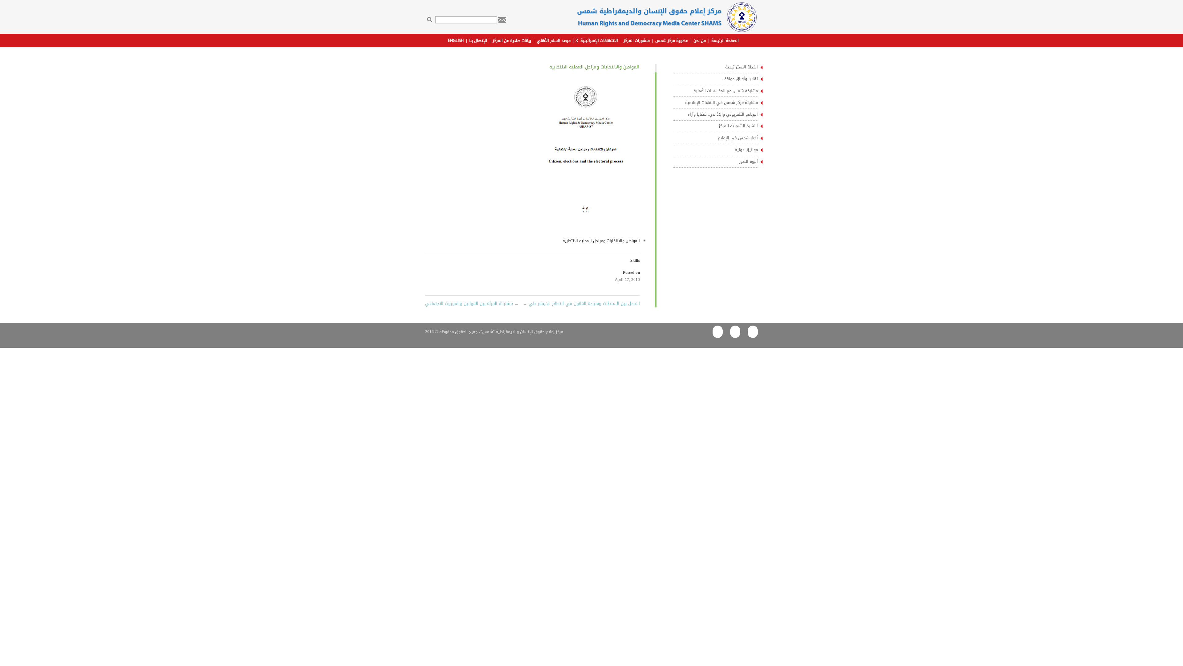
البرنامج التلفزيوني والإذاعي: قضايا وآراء (723, 114)
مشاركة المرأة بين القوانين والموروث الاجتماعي (471, 303)
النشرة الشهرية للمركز (738, 126)
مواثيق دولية (746, 150)
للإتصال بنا (478, 41)
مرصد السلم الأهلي (554, 41)
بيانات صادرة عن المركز (512, 41)
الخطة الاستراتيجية (741, 67)
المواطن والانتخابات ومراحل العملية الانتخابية (601, 241)
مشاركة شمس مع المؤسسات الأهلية (725, 91)
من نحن (699, 41)
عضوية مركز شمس (671, 41)
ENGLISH (456, 41)
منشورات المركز (637, 41)
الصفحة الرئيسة (725, 41)
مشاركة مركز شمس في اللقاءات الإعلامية (721, 102)
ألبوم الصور (748, 161)
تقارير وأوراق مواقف (740, 79)
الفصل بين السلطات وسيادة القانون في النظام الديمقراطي (581, 303)
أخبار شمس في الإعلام (738, 138)
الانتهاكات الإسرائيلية (599, 41)
